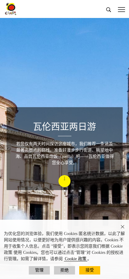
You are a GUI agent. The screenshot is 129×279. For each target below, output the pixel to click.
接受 (90, 270)
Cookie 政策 (75, 259)
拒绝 (64, 270)
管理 (39, 270)
